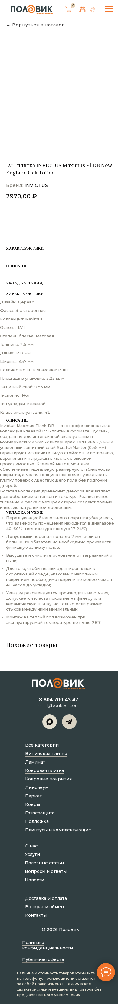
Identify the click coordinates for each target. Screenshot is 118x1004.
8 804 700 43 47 (58, 700)
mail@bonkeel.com (59, 705)
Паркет (33, 796)
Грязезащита (39, 813)
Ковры (32, 804)
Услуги (32, 854)
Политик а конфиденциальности (47, 945)
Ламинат (35, 762)
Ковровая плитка (44, 770)
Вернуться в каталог (38, 25)
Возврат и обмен (44, 907)
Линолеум (36, 787)
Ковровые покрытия (48, 779)
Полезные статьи (44, 863)
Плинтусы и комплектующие (58, 830)
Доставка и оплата (46, 898)
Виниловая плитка (46, 753)
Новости (34, 880)
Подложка (37, 821)
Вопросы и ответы (46, 871)
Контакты (36, 915)
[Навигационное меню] (109, 9)
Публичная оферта (43, 959)
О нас (31, 846)
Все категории (42, 745)
